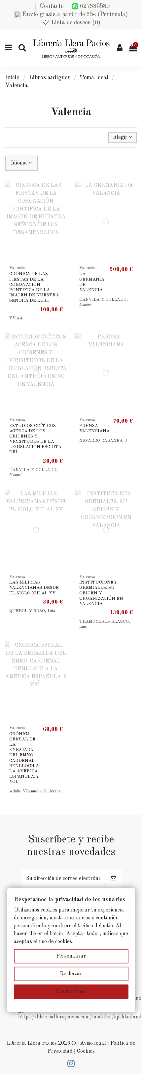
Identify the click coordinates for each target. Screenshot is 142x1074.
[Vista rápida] (61, 204)
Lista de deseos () (75, 23)
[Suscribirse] (114, 878)
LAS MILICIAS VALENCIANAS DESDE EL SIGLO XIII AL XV (34, 587)
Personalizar (71, 956)
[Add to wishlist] (61, 192)
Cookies (86, 1051)
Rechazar (71, 974)
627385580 (94, 6)
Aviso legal (93, 1043)
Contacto (52, 6)
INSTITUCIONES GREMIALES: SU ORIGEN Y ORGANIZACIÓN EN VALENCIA (101, 593)
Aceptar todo (71, 991)
